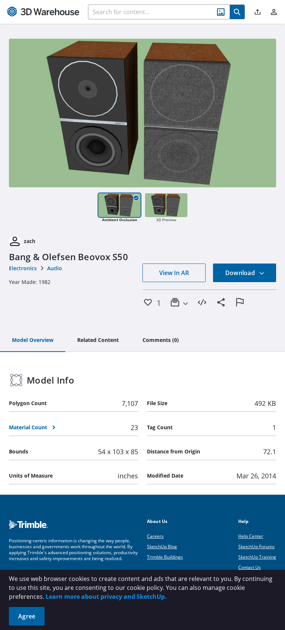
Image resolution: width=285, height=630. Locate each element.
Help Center (250, 536)
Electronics (23, 268)
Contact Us (249, 567)
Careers (155, 536)
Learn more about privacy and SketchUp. (106, 596)
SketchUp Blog (162, 546)
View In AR (174, 273)
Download (240, 273)
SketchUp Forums (256, 546)
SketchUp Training (257, 557)
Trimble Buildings (165, 557)
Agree (26, 616)
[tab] (32, 340)
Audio (54, 268)
